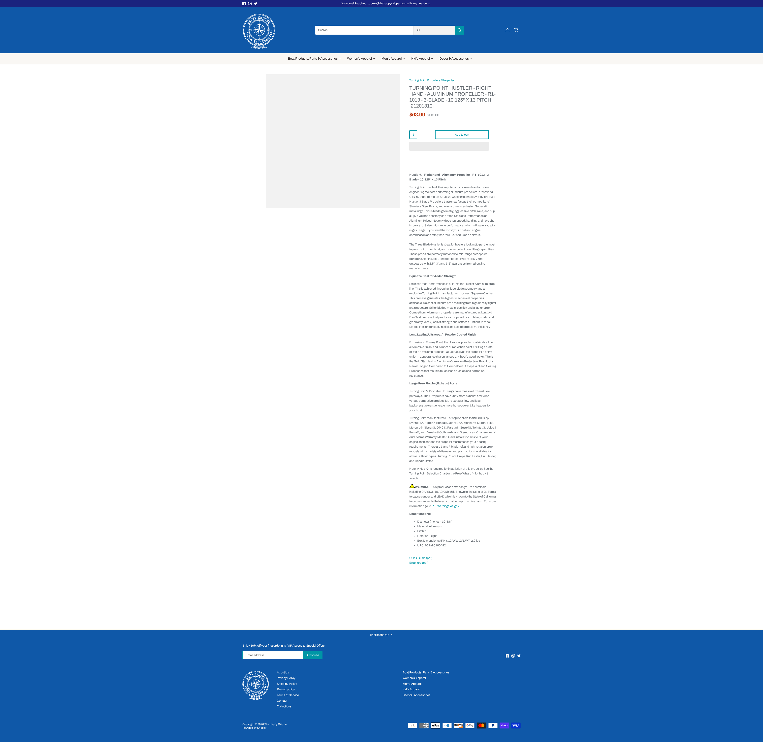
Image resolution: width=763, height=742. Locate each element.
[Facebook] (244, 3)
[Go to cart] (516, 30)
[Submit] (459, 30)
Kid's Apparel (411, 689)
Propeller (448, 80)
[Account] (507, 30)
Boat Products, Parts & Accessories (426, 672)
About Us (283, 672)
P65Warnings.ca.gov (445, 506)
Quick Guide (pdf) (420, 558)
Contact (282, 700)
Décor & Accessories (416, 695)
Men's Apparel (412, 683)
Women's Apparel (414, 678)
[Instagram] (250, 3)
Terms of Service (288, 695)
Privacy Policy (286, 678)
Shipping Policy (287, 683)
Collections (284, 706)
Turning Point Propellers (424, 80)
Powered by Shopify (254, 727)
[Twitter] (255, 3)
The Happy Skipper (275, 724)
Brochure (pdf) (418, 562)
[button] (449, 146)
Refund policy (286, 689)
